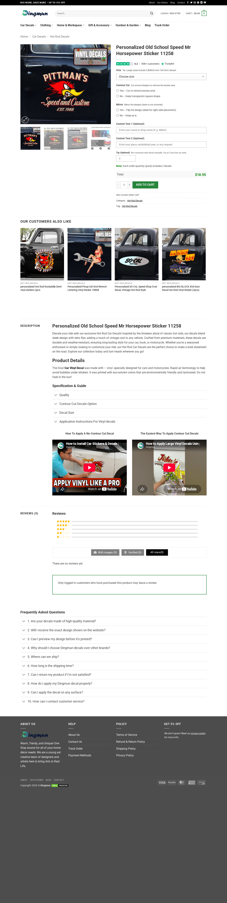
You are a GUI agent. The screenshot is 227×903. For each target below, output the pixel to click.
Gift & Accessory (98, 25)
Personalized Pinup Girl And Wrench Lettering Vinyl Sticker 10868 (87, 288)
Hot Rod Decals (59, 36)
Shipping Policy (126, 748)
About (152, 2)
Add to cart (145, 184)
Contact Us (75, 741)
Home (24, 36)
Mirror (119, 104)
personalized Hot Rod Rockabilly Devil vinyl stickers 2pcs (40, 288)
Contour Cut (123, 85)
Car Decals (27, 25)
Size (118, 70)
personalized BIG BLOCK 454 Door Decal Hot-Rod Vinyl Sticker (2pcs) (181, 288)
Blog (172, 2)
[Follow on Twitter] (191, 2)
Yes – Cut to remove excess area (137, 90)
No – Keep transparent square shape (140, 96)
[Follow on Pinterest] (198, 2)
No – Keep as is (128, 115)
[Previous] (26, 84)
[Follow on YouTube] (205, 2)
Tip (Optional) (123, 152)
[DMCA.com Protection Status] (60, 785)
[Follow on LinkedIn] (201, 2)
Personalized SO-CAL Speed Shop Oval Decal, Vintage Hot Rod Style (136, 288)
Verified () (134, 552)
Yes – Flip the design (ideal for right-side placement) (148, 110)
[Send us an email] (195, 2)
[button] (196, 13)
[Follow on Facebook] (188, 2)
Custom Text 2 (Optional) (130, 138)
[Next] (104, 84)
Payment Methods (79, 755)
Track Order (162, 25)
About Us (74, 734)
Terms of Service (126, 734)
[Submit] (152, 13)
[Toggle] (55, 395)
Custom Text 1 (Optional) (130, 123)
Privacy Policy (125, 755)
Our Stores (162, 2)
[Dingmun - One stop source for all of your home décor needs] (35, 13)
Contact (181, 2)
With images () (107, 552)
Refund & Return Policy (130, 741)
